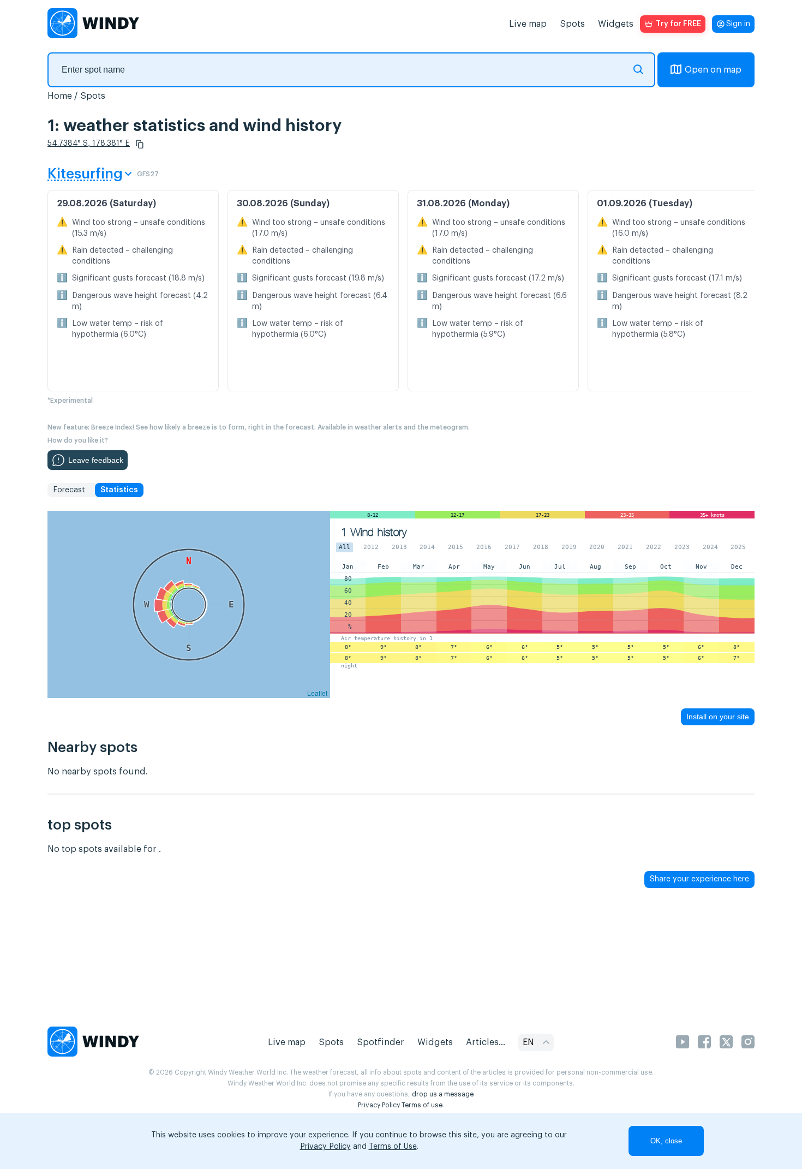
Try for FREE (678, 24)
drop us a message (443, 1094)
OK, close (666, 1141)
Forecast (69, 490)
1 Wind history (373, 532)
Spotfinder (380, 1042)
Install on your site (717, 716)
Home (59, 96)
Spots (572, 24)
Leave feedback (95, 460)
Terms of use (422, 1105)
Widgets (615, 24)
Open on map (713, 69)
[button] (139, 144)
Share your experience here (699, 879)
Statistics (119, 490)
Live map (528, 24)
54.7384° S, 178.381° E (88, 143)
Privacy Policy (379, 1105)
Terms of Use (393, 1146)
